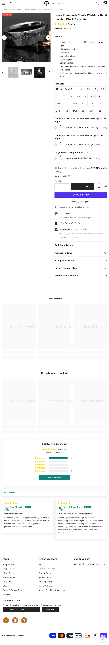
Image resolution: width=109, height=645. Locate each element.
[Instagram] (15, 620)
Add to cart (82, 186)
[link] (19, 352)
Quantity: (58, 181)
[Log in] (97, 3)
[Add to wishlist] (99, 186)
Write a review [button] (54, 477)
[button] (4, 37)
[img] (10, 503)
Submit (50, 609)
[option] (26, 37)
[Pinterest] (24, 620)
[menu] (3, 3)
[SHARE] (104, 187)
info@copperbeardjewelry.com (92, 564)
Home (4, 10)
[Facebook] (6, 620)
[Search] (11, 3)
